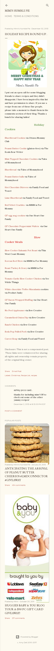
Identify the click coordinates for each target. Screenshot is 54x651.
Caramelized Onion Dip (16, 317)
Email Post (16, 371)
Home (8, 16)
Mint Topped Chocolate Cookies (21, 159)
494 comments (18, 485)
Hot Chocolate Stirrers (16, 187)
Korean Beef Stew (14, 261)
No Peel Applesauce (15, 310)
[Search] (47, 5)
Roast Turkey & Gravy (16, 268)
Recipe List (25, 375)
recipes (34, 375)
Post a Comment (13, 411)
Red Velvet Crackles (15, 205)
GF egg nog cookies (15, 215)
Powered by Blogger (29, 637)
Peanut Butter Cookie (16, 148)
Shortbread (11, 169)
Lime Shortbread (13, 198)
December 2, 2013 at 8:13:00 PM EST (29, 404)
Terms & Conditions (26, 16)
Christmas (15, 375)
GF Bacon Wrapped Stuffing (19, 300)
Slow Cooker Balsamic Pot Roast (21, 250)
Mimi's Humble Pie (17, 10)
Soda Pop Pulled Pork (16, 331)
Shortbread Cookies (15, 138)
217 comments (18, 618)
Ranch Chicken (12, 324)
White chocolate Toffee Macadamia (22, 289)
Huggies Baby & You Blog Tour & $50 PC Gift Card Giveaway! (25, 609)
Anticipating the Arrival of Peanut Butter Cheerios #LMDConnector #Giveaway (26, 474)
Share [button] (7, 371)
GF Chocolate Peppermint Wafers (22, 226)
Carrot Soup (11, 338)
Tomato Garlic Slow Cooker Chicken (23, 278)
